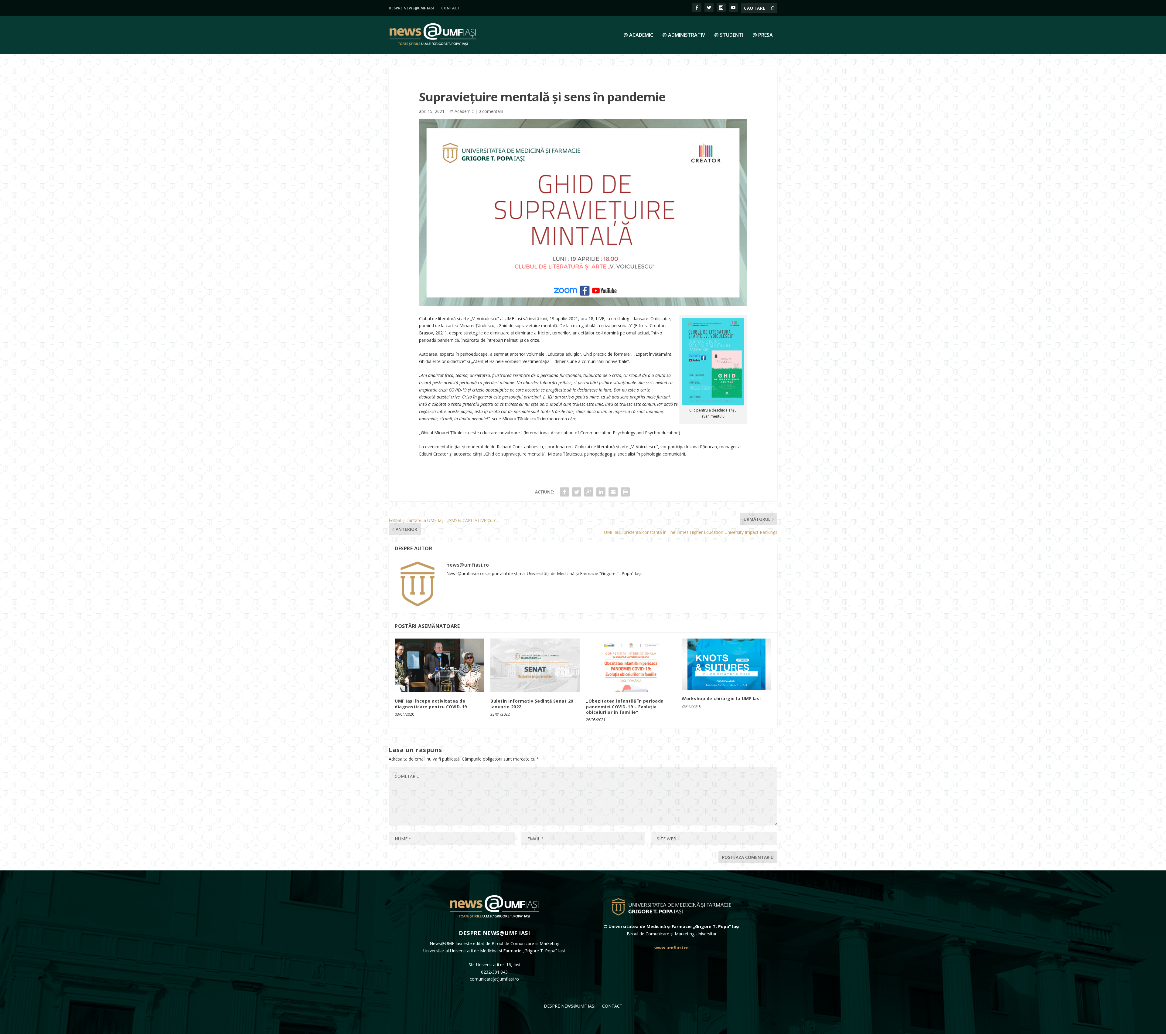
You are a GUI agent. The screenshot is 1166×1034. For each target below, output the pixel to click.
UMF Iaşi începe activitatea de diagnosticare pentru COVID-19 (431, 703)
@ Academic (638, 35)
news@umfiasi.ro (467, 564)
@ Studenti (728, 35)
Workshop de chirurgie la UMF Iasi (721, 698)
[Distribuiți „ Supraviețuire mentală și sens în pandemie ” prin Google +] (589, 492)
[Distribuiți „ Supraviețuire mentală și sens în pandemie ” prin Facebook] (564, 492)
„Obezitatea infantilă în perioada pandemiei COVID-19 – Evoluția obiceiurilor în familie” (625, 706)
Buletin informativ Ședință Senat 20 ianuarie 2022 (531, 703)
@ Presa (762, 35)
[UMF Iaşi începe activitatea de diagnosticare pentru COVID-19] (439, 665)
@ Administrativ (683, 35)
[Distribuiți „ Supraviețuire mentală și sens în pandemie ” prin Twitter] (577, 492)
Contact (450, 8)
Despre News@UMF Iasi (411, 8)
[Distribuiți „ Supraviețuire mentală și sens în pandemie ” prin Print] (625, 492)
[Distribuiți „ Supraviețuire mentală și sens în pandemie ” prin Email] (613, 492)
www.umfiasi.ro (671, 948)
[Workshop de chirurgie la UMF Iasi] (726, 664)
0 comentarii (491, 111)
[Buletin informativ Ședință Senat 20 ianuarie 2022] (535, 665)
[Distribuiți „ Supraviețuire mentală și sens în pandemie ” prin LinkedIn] (601, 492)
